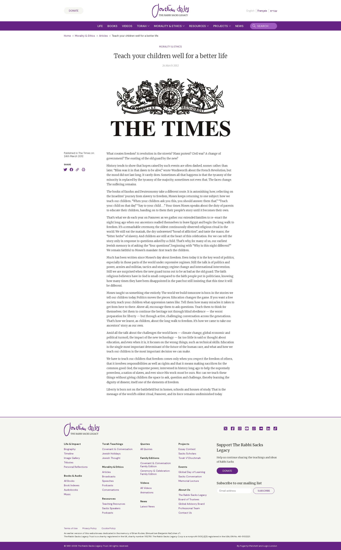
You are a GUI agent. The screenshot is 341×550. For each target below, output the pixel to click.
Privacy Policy (89, 528)
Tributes (68, 462)
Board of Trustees (188, 499)
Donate (74, 10)
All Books (69, 480)
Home (67, 35)
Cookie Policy (109, 528)
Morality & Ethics (168, 26)
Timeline (69, 453)
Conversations (110, 489)
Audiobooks (71, 489)
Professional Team (189, 508)
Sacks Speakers (111, 508)
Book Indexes (71, 485)
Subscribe (264, 490)
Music (67, 494)
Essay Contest (187, 449)
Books (112, 26)
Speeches (108, 480)
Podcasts (107, 485)
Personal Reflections (76, 466)
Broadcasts (108, 476)
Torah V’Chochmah (189, 458)
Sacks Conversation (190, 476)
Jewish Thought (111, 458)
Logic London (270, 545)
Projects (221, 26)
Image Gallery (72, 458)
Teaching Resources (113, 503)
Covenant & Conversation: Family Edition (155, 465)
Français (262, 10)
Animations (146, 492)
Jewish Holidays (111, 453)
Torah (142, 26)
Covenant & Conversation (117, 449)
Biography (70, 449)
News (239, 26)
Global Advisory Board (191, 503)
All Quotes (146, 449)
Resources (198, 26)
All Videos (146, 488)
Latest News (147, 506)
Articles (103, 35)
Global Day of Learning (191, 472)
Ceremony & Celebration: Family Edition (155, 472)
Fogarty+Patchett (249, 545)
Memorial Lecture (188, 480)
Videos (127, 26)
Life (100, 26)
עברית (273, 10)
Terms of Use (70, 528)
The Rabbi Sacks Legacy (192, 495)
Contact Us (185, 512)
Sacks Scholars (187, 453)
